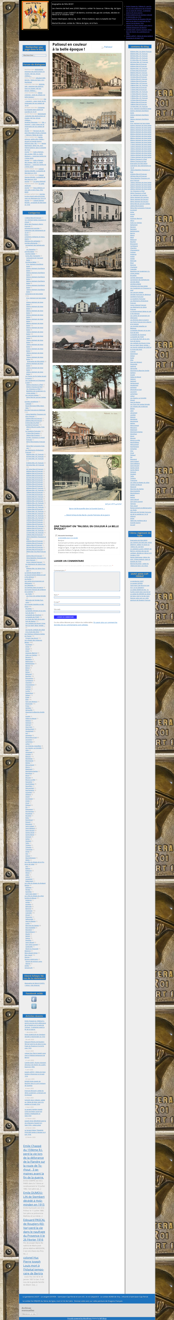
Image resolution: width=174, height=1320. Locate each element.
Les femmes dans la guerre (34, 587)
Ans (26, 866)
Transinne (28, 849)
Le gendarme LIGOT (137, 581)
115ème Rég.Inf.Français (34, 509)
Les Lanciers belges (32, 395)
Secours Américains (31, 959)
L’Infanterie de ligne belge (139, 286)
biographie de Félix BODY (63, 4)
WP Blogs (103, 1318)
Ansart (27, 649)
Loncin (27, 877)
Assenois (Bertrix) (31, 653)
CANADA (28, 404)
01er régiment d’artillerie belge (140, 109)
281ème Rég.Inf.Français (34, 547)
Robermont (29, 881)
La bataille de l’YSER (137, 337)
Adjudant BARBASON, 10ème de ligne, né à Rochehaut (35, 80)
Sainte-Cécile (29, 832)
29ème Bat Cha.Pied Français (36, 552)
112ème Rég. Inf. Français (35, 507)
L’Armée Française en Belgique (140, 294)
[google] (34, 1006)
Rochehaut (29, 820)
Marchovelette (30, 928)
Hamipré (28, 723)
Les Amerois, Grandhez (33, 746)
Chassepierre (29, 685)
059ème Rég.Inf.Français (34, 480)
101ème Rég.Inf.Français (34, 494)
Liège (27, 875)
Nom (56, 595)
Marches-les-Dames (32, 925)
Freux (27, 706)
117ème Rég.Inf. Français (34, 513)
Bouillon (28, 676)
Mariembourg (30, 932)
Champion (28, 911)
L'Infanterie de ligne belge (34, 294)
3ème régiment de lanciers (139, 199)
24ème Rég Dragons (33, 435)
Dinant (27, 915)
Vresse (27, 856)
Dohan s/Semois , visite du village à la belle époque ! (35, 95)
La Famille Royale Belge (32, 573)
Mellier (27, 763)
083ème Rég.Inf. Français (34, 488)
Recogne (28, 816)
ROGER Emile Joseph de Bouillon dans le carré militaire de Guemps (35, 1083)
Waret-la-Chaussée (31, 949)
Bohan (27, 672)
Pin (26, 807)
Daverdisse (29, 693)
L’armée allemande (136, 278)
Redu (27, 818)
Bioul (132, 263)
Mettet (27, 936)
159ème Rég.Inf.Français (34, 535)
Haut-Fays (28, 727)
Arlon (27, 651)
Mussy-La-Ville (30, 780)
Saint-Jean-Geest (31, 894)
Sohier (27, 839)
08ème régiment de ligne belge (140, 138)
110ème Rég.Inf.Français (34, 505)
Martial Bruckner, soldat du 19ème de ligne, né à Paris (75, 23)
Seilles (27, 966)
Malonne (28, 951)
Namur (27, 938)
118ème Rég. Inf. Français (35, 516)
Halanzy (28, 721)
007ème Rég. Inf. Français (35, 456)
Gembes (28, 708)
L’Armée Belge (135, 282)
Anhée (27, 902)
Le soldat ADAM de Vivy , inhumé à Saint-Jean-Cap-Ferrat (124, 1297)
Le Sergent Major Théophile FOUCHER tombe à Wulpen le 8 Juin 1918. (35, 1132)
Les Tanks (28, 594)
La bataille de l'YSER (32, 617)
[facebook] (34, 999)
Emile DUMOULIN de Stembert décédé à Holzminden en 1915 (34, 1198)
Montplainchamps (31, 771)
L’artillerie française (136, 297)
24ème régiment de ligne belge (140, 189)
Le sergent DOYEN (136, 583)
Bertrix (27, 666)
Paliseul (28, 805)
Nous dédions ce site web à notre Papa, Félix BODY (35, 190)
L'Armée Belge (29, 252)
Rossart (28, 822)
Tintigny (28, 845)
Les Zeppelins (31, 249)
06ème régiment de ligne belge (140, 134)
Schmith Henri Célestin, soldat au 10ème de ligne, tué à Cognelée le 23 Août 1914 (35, 1102)
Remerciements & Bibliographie (141, 508)
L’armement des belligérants (139, 280)
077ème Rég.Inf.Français (34, 486)
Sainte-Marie (29, 835)
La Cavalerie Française (32, 431)
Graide (27, 716)
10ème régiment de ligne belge (140, 142)
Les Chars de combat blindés (36, 596)
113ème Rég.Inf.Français (33, 218)
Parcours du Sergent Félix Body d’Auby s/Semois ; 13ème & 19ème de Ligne (35, 133)
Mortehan (28, 773)
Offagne (28, 794)
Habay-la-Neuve (30, 718)
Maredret (28, 930)
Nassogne (28, 782)
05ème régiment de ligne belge (140, 132)
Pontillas (28, 940)
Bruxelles (28, 609)
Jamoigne (28, 735)
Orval (27, 803)
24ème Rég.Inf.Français (34, 545)
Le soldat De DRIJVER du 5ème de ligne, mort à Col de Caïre (48, 1301)
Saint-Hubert (29, 826)
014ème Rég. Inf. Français (35, 463)
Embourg (28, 871)
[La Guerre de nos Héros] (35, 16)
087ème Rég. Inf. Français (35, 490)
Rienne (27, 957)
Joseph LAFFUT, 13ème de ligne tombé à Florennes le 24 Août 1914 (35, 1074)
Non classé (28, 955)
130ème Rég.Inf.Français (34, 524)
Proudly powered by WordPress (79, 1318)
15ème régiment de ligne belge (140, 153)
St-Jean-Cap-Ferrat (31, 638)
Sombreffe (29, 947)
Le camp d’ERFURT (39, 181)
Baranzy (28, 657)
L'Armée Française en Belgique (35, 410)
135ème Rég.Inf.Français (33, 418)
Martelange (29, 761)
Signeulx (28, 837)
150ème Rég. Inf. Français (35, 530)
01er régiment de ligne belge (36, 298)
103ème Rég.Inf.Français (34, 499)
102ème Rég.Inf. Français (34, 497)
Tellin (27, 843)
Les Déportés (29, 585)
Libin (27, 750)
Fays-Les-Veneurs (31, 702)
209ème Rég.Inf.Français (34, 541)
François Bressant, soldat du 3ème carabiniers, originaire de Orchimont (35, 1093)
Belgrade (28, 906)
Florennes (28, 917)
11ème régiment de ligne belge (140, 144)
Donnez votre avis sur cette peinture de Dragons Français (98, 1301)
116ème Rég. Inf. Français (35, 511)
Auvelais (28, 904)
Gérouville (28, 710)
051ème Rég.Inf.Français (34, 478)
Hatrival (28, 725)
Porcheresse (29, 811)
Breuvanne (29, 678)
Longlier (28, 754)
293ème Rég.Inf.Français (33, 421)
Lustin (27, 923)
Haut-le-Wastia (30, 921)
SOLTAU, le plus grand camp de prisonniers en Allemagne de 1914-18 (35, 196)
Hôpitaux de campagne (32, 241)
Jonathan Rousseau (31, 122)
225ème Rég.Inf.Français (34, 543)
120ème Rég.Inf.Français (34, 520)
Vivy (26, 854)
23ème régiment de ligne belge (140, 187)
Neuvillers (28, 786)
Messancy (133, 428)
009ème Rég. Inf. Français (139, 58)
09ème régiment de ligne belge (140, 140)
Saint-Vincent (29, 830)
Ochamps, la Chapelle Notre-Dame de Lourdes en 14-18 (35, 110)
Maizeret (133, 487)
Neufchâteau (29, 784)
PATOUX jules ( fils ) (31, 143)
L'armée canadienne (31, 402)
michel (27, 131)
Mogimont (28, 769)
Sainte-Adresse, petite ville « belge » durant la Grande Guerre (34, 139)
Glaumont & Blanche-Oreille (34, 712)
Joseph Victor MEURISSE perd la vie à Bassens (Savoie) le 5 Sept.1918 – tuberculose (35, 1123)
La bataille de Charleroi (33, 615)
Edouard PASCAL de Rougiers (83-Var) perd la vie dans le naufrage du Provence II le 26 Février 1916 (138, 21)
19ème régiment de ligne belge (140, 182)
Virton (27, 852)
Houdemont (29, 731)
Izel (26, 733)
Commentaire (60, 570)
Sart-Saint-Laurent (31, 944)
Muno (27, 775)
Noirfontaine (29, 790)
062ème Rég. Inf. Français (139, 68)
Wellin (27, 860)
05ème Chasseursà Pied (34, 387)
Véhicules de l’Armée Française (140, 512)
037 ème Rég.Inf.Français (34, 469)
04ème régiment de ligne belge (140, 130)
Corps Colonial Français (34, 562)
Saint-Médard (30, 828)
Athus (132, 221)
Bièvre (27, 668)
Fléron (27, 873)
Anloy (27, 647)
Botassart (28, 674)
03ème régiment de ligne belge (140, 128)
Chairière (28, 682)
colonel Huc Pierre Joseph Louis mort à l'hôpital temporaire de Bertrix (33, 1265)
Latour (27, 744)
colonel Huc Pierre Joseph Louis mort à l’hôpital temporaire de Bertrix (35, 1055)
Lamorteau (29, 742)
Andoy (132, 256)
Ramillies (28, 892)
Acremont (28, 644)
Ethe (26, 699)
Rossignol (28, 824)
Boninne (28, 909)
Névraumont (29, 788)
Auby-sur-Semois (31, 655)
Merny (27, 767)
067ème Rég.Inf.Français (34, 482)
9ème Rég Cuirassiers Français (140, 208)
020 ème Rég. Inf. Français (35, 465)
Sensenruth (29, 968)
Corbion (28, 687)
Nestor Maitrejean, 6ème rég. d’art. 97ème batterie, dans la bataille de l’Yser (84, 19)
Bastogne (28, 659)
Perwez (27, 890)
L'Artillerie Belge (30, 262)
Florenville (28, 704)
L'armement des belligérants (35, 245)
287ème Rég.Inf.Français (34, 549)
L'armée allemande (31, 243)
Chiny (26, 235)
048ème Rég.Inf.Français (34, 473)
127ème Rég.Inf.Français (34, 522)
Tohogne (28, 847)
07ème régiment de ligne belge (140, 136)
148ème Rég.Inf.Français (34, 528)
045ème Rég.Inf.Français (34, 471)
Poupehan (28, 813)
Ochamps (28, 792)
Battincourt (29, 661)
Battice (27, 868)
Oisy (131, 451)
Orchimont (29, 799)
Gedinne (133, 366)
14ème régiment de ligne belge (140, 151)
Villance (133, 516)
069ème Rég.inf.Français (34, 484)
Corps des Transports (32, 256)
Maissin (28, 756)
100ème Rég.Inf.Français (34, 492)
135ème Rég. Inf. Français (35, 526)
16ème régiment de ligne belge (140, 155)
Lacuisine (28, 740)
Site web (57, 609)
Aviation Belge (30, 254)
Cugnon (28, 689)
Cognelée (28, 913)
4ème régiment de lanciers (139, 202)
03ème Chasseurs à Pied (34, 385)
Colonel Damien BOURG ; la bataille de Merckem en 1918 (35, 171)
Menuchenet (29, 765)
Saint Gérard (29, 942)
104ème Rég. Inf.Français (34, 501)
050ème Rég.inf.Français (34, 475)
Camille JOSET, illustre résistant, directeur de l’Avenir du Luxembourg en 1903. (139, 32)
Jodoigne (28, 887)
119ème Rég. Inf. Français (35, 518)
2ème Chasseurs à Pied (138, 193)
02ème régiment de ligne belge (140, 125)
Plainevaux (29, 809)
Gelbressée (29, 919)
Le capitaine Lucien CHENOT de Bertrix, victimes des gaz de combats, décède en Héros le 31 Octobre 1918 (86, 13)
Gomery (133, 373)
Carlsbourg (29, 680)
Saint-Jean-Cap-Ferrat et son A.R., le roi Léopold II (78, 1297)
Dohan (27, 695)
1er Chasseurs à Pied (33, 389)
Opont (27, 797)
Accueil (132, 525)
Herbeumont (29, 729)
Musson (28, 778)
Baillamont (134, 225)
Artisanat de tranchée (32, 228)
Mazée (27, 934)
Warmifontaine (30, 858)
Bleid (27, 670)
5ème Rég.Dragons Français (35, 442)
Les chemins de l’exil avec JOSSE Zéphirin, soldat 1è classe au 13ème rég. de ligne (86, 8)
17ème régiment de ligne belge (140, 157)
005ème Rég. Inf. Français (35, 454)
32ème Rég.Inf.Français (34, 556)
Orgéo (27, 801)
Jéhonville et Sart (31, 737)
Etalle (27, 697)
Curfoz (27, 691)
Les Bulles (28, 579)
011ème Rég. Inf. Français (35, 459)
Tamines (133, 504)
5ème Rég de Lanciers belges (36, 397)
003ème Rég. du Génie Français (141, 52)
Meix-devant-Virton (31, 953)
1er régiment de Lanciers (138, 195)
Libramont (28, 752)
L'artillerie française (32, 425)
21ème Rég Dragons (33, 433)
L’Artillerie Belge (135, 284)
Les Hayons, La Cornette (33, 748)
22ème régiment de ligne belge (140, 185)
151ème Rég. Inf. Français (35, 532)
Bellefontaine (29, 663)
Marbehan (29, 759)
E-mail (57, 602)
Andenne (28, 900)
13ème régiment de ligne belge (140, 149)
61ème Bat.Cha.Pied (32, 423)
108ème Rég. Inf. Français (35, 503)
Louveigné (28, 879)
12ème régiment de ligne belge (140, 147)
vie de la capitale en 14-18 (139, 514)
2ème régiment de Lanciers (139, 197)
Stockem (28, 841)
